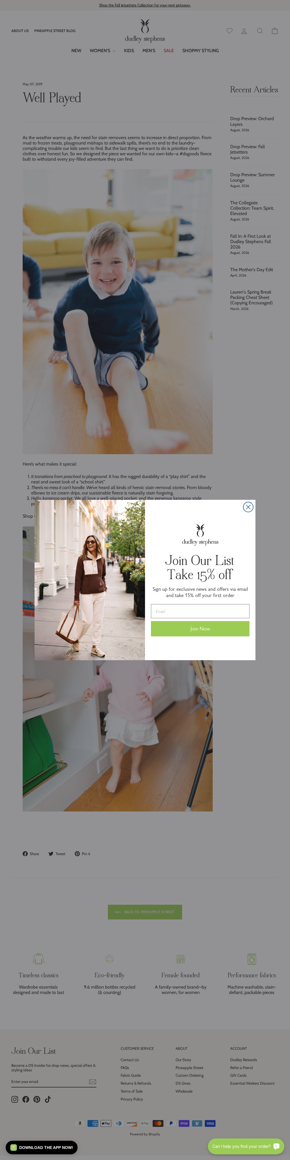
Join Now (200, 629)
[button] (42, 1147)
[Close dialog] (248, 507)
